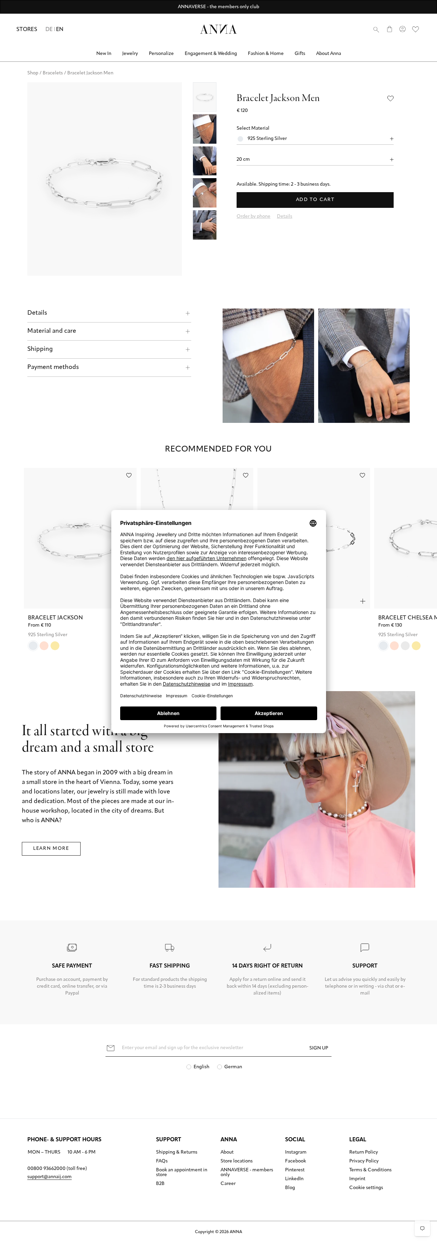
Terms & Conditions (370, 1170)
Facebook (295, 1161)
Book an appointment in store (181, 1172)
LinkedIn (294, 1179)
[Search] (376, 29)
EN (60, 29)
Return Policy (363, 1152)
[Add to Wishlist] (390, 98)
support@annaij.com (49, 1177)
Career (228, 1184)
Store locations (237, 1161)
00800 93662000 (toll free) (57, 1168)
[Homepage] (218, 29)
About (227, 1152)
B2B (160, 1184)
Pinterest (295, 1170)
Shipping (40, 349)
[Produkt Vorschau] (362, 601)
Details (37, 313)
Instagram (296, 1152)
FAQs (162, 1161)
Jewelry (130, 53)
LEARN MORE (51, 848)
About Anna (328, 53)
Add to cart (315, 199)
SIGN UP (318, 1048)
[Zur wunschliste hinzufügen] (129, 475)
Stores (26, 29)
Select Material (253, 128)
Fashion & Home (266, 53)
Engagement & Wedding (211, 53)
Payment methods (53, 368)
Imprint (357, 1179)
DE (49, 29)
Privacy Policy (364, 1161)
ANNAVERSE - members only (247, 1172)
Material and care (51, 331)
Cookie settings (366, 1188)
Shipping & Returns (176, 1152)
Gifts (300, 53)
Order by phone (253, 216)
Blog (290, 1188)
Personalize (161, 53)
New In (103, 53)
